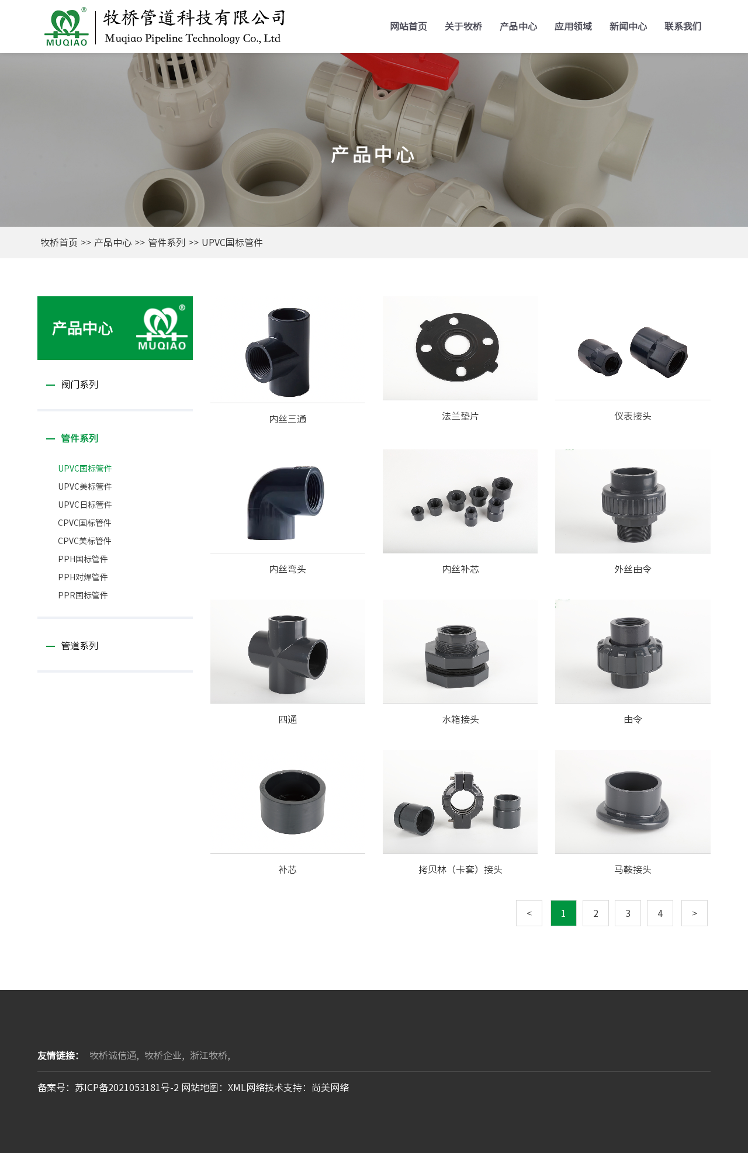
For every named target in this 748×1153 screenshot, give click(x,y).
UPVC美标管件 (85, 487)
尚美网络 (330, 1087)
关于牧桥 (463, 26)
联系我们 (683, 26)
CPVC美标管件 (85, 541)
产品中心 (518, 26)
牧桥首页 (59, 242)
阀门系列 (79, 384)
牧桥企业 (163, 1055)
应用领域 (573, 26)
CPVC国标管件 (85, 523)
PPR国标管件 (83, 595)
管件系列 (166, 242)
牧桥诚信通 (112, 1055)
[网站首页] (163, 25)
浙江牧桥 (208, 1055)
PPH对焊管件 (83, 577)
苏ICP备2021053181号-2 (127, 1087)
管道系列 (79, 645)
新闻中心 (628, 26)
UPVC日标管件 (85, 505)
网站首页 (408, 26)
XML (237, 1087)
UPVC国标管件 (232, 242)
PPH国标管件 (83, 559)
